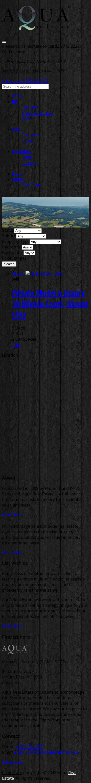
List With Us (21, 151)
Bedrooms (12, 247)
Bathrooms (13, 252)
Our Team (31, 185)
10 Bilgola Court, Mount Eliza (50, 303)
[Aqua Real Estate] (36, 26)
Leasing (29, 162)
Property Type (16, 241)
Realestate (12, 772)
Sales (27, 157)
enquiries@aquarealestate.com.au (46, 752)
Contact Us (12, 761)
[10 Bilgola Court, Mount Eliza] (44, 273)
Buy (15, 101)
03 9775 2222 (35, 80)
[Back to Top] (3, 467)
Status (8, 230)
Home (16, 96)
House (18, 273)
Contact (18, 179)
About (17, 173)
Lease (16, 129)
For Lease (31, 135)
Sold (26, 118)
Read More (12, 514)
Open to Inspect (37, 112)
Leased (29, 140)
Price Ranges (14, 258)
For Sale (29, 107)
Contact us (12, 80)
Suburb (9, 236)
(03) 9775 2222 (29, 746)
